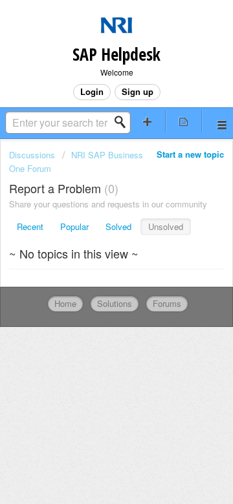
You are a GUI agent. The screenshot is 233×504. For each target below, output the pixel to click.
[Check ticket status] (184, 121)
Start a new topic (190, 154)
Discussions (32, 155)
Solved (118, 226)
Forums (167, 303)
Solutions (114, 303)
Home (65, 303)
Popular (74, 226)
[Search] (123, 122)
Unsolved (165, 226)
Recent (30, 226)
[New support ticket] (147, 121)
